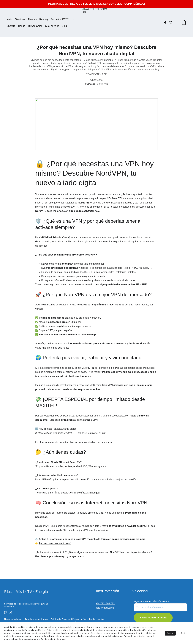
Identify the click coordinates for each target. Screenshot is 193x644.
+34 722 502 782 (105, 603)
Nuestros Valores (12, 619)
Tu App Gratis (35, 26)
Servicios (20, 19)
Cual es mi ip (52, 26)
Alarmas (32, 19)
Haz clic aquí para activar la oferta (57, 429)
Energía (11, 26)
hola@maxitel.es (105, 607)
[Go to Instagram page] (170, 22)
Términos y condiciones (36, 619)
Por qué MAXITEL (60, 19)
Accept (170, 633)
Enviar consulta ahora (153, 617)
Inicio (9, 19)
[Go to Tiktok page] (166, 22)
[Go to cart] (183, 23)
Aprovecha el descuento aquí (55, 543)
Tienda (21, 26)
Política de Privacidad (61, 619)
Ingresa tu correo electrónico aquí (152, 601)
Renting (43, 19)
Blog (64, 26)
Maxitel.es (68, 415)
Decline (183, 633)
